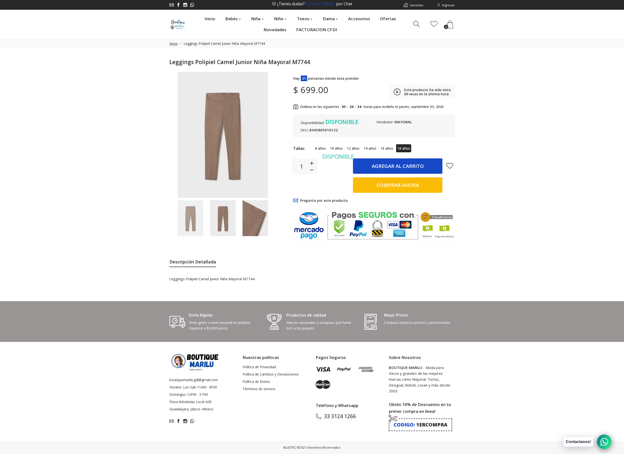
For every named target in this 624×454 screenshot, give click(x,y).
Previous (178, 135)
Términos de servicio (259, 388)
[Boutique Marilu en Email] (171, 5)
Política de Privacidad (259, 367)
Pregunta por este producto (324, 200)
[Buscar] (417, 24)
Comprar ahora (398, 185)
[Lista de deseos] (434, 24)
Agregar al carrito (398, 166)
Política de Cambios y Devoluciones (271, 374)
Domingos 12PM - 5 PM (188, 394)
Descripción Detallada (192, 262)
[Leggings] (190, 218)
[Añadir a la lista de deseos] (450, 165)
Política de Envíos (256, 381)
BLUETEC (289, 447)
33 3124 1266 (340, 416)
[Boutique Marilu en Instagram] (185, 5)
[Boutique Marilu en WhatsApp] (192, 5)
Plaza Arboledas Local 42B (190, 401)
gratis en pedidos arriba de (314, 5)
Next (268, 135)
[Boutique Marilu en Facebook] (178, 5)
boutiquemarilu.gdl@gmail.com (193, 379)
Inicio (173, 43)
